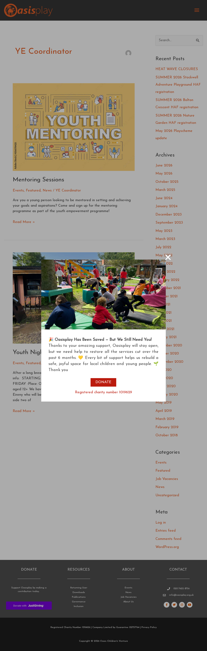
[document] (103, 325)
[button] (168, 257)
